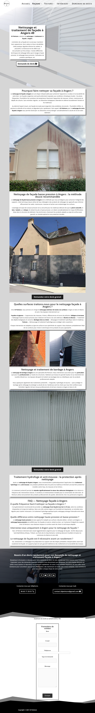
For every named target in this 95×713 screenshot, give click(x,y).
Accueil (26, 4)
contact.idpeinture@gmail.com (66, 591)
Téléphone (47, 650)
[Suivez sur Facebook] (41, 575)
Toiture (48, 4)
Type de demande (47, 656)
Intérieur (62, 4)
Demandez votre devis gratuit (47, 297)
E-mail (47, 641)
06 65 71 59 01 (26, 591)
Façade (36, 4)
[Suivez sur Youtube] (45, 575)
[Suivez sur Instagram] (49, 575)
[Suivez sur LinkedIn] (53, 575)
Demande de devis (82, 4)
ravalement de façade (18, 544)
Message (47, 666)
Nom (47, 631)
